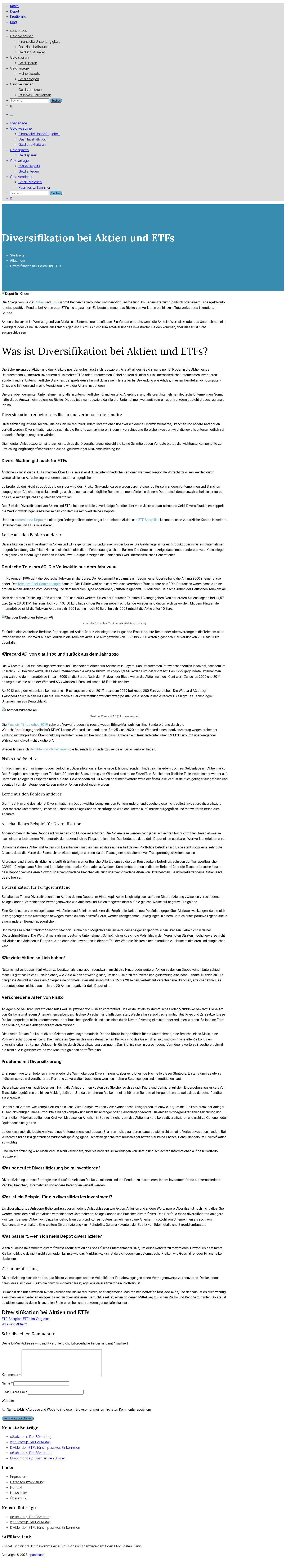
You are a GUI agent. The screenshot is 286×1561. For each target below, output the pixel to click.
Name (7, 1383)
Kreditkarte (18, 17)
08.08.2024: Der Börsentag (31, 1437)
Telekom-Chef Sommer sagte (39, 584)
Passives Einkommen (34, 95)
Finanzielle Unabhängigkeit (39, 42)
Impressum (18, 1477)
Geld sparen (19, 57)
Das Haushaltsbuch (33, 47)
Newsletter (18, 1493)
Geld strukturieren (32, 52)
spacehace (18, 31)
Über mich (18, 1498)
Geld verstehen (21, 36)
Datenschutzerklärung (27, 1482)
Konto (14, 6)
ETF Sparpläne (148, 520)
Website (8, 1401)
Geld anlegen (20, 68)
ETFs (55, 302)
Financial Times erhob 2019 (28, 725)
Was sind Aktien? (14, 1324)
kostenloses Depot (29, 520)
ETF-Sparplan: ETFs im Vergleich (25, 1319)
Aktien (40, 302)
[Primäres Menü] (11, 115)
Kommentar (11, 1375)
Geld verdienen (21, 84)
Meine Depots (29, 74)
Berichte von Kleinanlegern (49, 749)
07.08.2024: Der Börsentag (30, 1442)
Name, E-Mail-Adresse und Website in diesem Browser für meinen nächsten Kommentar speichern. (79, 1409)
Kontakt (16, 1488)
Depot (14, 11)
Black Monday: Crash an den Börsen (38, 1458)
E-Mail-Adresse (14, 1392)
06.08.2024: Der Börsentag (31, 1453)
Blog (13, 22)
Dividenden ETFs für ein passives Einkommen (45, 1448)
